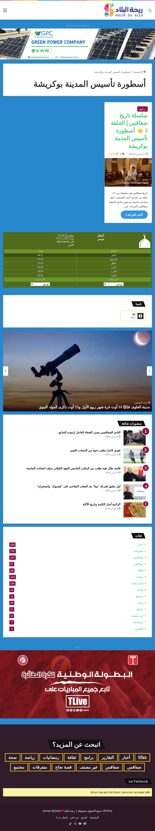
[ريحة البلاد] (123, 10)
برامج (142, 109)
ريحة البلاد (69, 810)
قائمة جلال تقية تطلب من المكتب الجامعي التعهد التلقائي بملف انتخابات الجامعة (73, 468)
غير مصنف (137, 615)
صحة (140, 603)
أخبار (140, 544)
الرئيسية (138, 71)
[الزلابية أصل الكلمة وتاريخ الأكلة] (135, 509)
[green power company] (77, 43)
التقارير (139, 628)
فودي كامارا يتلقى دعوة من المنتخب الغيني (95, 450)
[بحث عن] (150, 11)
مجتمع (139, 596)
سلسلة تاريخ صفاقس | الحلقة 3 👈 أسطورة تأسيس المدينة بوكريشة (129, 130)
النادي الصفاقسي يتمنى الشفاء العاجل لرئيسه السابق (89, 432)
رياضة (139, 576)
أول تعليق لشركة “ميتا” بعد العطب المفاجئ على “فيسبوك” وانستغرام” (78, 486)
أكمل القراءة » (134, 214)
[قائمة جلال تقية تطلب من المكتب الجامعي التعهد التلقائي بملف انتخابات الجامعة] (135, 473)
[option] (77, 371)
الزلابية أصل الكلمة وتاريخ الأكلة (101, 504)
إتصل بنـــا (62, 817)
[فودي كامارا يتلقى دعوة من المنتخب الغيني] (135, 455)
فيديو (84, 817)
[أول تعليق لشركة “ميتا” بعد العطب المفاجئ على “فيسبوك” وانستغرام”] (135, 491)
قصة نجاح (137, 583)
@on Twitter (138, 781)
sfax (140, 570)
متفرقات (138, 551)
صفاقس (138, 557)
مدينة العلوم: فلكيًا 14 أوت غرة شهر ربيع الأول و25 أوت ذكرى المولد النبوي (94, 407)
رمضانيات (137, 622)
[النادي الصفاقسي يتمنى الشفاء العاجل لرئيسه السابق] (135, 437)
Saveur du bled (52, 810)
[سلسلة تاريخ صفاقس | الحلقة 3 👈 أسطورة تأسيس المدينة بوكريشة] (128, 172)
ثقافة (140, 589)
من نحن (74, 817)
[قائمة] (5, 11)
